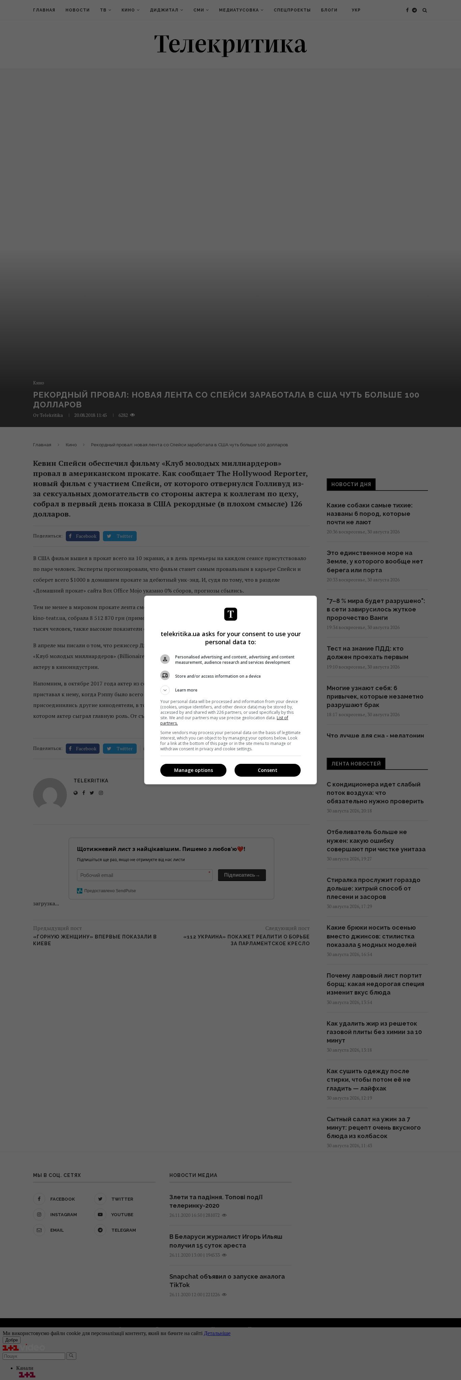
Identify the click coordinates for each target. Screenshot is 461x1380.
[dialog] (230, 690)
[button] (230, 690)
